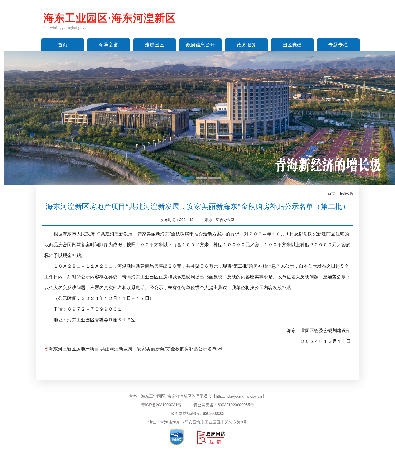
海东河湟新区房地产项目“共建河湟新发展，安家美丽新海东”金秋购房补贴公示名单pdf (135, 348)
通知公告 (345, 193)
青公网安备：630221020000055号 (223, 404)
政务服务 (246, 44)
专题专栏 (338, 44)
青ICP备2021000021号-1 (163, 404)
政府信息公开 (200, 44)
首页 (62, 44)
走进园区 (154, 44)
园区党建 (292, 44)
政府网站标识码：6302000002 (197, 413)
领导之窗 (108, 44)
